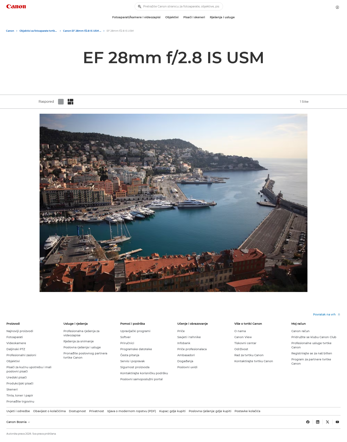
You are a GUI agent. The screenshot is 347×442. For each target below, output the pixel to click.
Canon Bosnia (16, 422)
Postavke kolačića (247, 411)
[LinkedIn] (317, 422)
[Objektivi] (180, 17)
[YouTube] (337, 422)
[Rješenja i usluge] (236, 17)
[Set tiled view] (61, 101)
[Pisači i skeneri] (206, 17)
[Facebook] (307, 422)
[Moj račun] (337, 7)
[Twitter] (327, 422)
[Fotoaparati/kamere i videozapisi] (162, 17)
